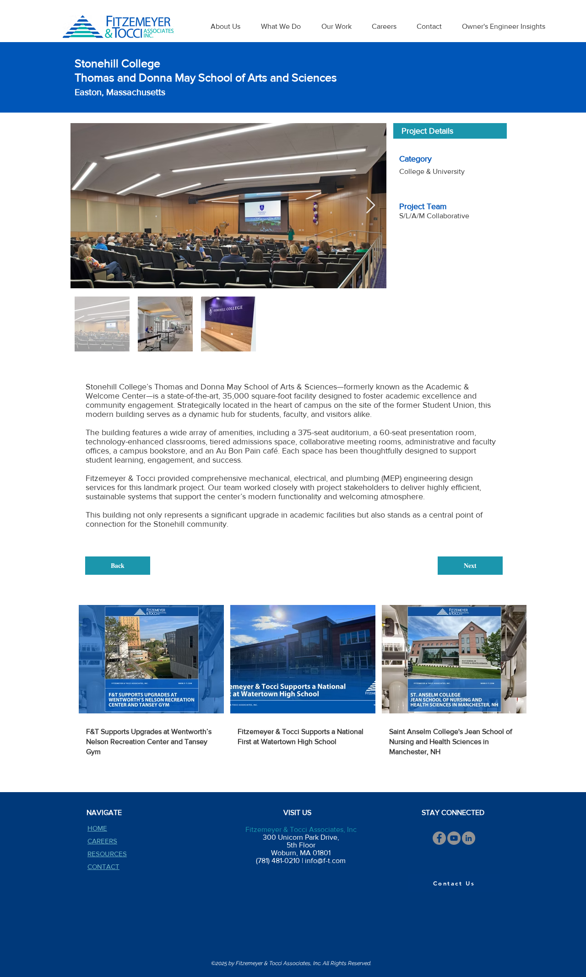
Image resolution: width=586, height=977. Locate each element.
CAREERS (102, 841)
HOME (97, 828)
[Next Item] (370, 206)
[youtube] (454, 838)
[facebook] (439, 838)
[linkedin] (468, 838)
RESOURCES (107, 854)
